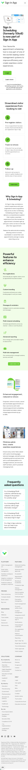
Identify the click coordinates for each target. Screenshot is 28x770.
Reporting (17, 638)
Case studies (4, 617)
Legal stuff (18, 691)
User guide (18, 683)
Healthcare (5, 704)
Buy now (3, 602)
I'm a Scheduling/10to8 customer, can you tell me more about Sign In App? (12, 515)
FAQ (16, 685)
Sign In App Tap (19, 640)
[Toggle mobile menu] (25, 3)
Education (5, 686)
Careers (17, 667)
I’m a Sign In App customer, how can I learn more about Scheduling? (13, 525)
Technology (5, 706)
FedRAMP (4, 678)
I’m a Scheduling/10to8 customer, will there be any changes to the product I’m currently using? (12, 494)
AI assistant (18, 574)
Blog (2, 612)
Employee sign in (19, 596)
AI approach (18, 665)
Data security (5, 625)
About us (17, 659)
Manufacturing (6, 689)
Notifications (18, 622)
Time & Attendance (20, 646)
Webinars (3, 615)
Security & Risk (6, 719)
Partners (17, 662)
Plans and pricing (5, 594)
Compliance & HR (7, 721)
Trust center (18, 699)
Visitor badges (19, 651)
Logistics (4, 701)
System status (19, 696)
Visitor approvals (19, 648)
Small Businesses (6, 662)
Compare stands (5, 597)
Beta (16, 688)
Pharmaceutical (6, 694)
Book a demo (5, 599)
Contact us (18, 670)
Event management (20, 604)
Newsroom (4, 623)
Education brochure (20, 704)
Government (5, 691)
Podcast (3, 620)
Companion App (19, 585)
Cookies (17, 693)
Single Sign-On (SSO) (21, 643)
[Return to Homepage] (9, 2)
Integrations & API (20, 615)
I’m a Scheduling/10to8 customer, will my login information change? (11, 505)
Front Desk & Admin (7, 712)
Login (16, 680)
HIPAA (4, 681)
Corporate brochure (20, 701)
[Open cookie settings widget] (3, 767)
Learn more (14, 184)
